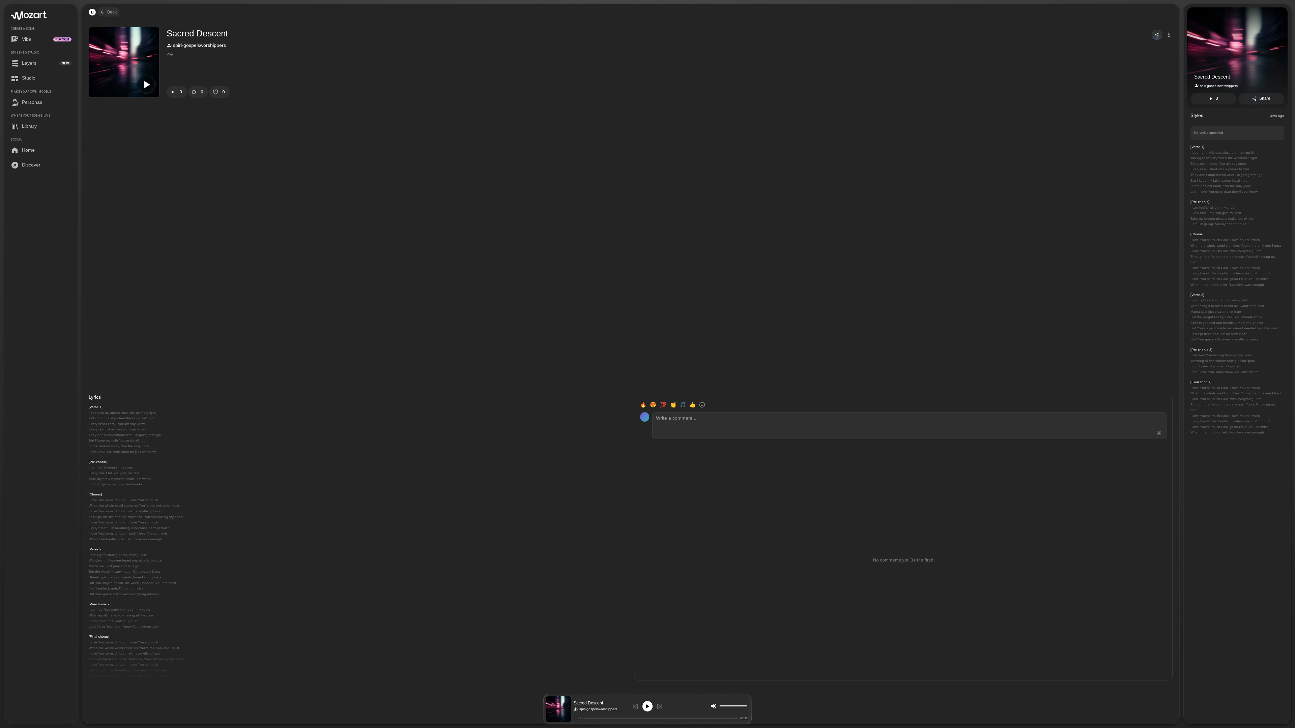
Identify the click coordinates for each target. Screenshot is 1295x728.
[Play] (647, 706)
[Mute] (713, 705)
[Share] (1157, 35)
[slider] (745, 706)
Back (112, 11)
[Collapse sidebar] (92, 12)
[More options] (1169, 34)
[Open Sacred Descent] (558, 709)
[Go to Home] (29, 15)
